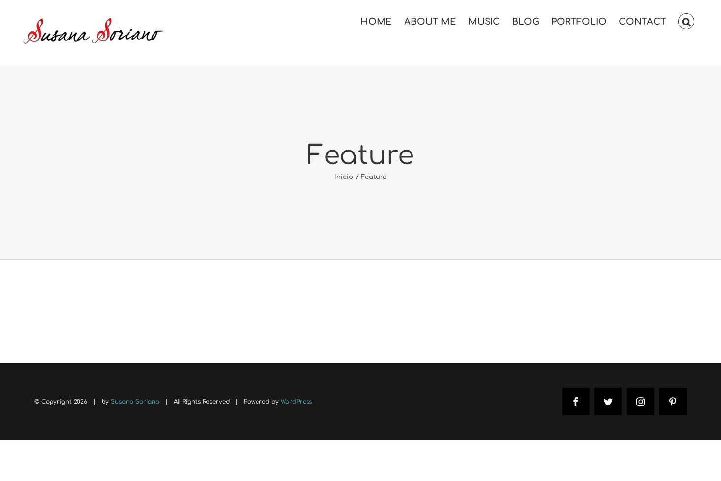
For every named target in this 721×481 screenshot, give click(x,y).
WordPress (296, 401)
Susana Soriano (135, 401)
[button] (686, 20)
